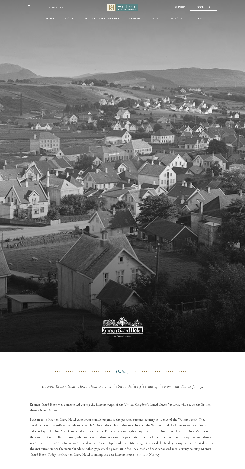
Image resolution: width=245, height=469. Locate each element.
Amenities (135, 18)
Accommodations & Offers (102, 18)
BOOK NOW (204, 7)
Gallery (197, 18)
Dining (156, 18)
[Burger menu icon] (30, 7)
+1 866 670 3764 (179, 7)
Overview (48, 18)
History (69, 18)
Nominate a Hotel (56, 7)
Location (176, 18)
